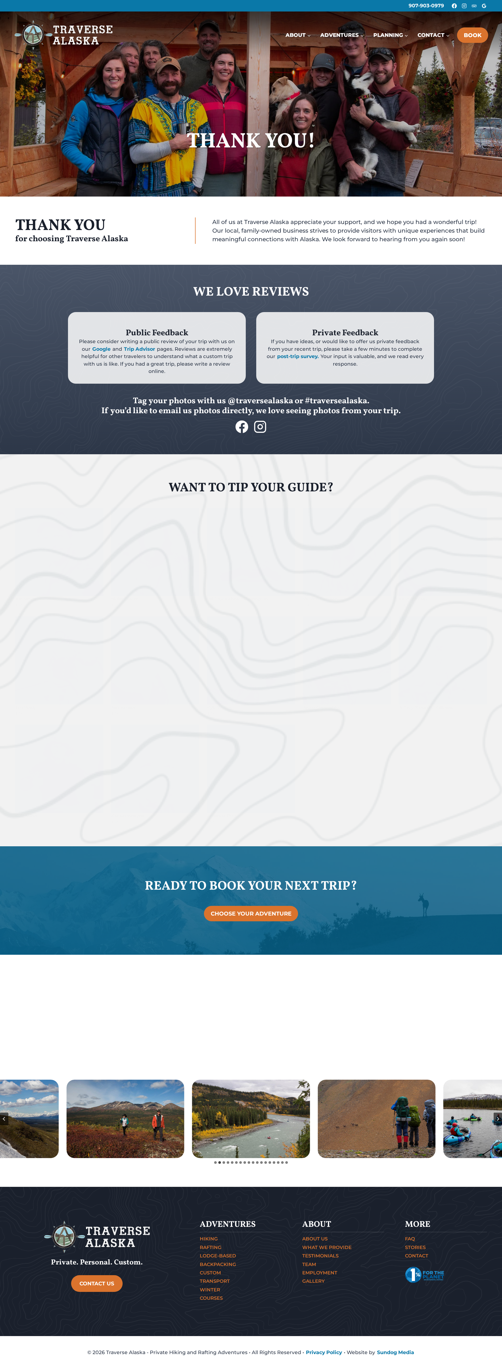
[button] (125, 1119)
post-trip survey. (298, 356)
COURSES (211, 1298)
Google (101, 349)
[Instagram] (464, 6)
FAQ (410, 1239)
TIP (18, 605)
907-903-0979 (426, 6)
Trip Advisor (139, 349)
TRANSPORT (215, 1281)
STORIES (415, 1247)
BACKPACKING (218, 1264)
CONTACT (416, 1256)
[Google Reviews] (484, 6)
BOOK (473, 35)
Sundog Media (395, 1352)
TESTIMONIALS (320, 1256)
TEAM (309, 1264)
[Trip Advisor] (474, 6)
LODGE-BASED (218, 1256)
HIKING (209, 1239)
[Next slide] (498, 1119)
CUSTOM (210, 1273)
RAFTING (210, 1247)
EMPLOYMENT (319, 1273)
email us (175, 411)
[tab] (215, 1162)
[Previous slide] (4, 1119)
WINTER (210, 1290)
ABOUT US (315, 1239)
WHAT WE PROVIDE (327, 1247)
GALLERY (313, 1281)
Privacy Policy (324, 1352)
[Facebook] (454, 6)
